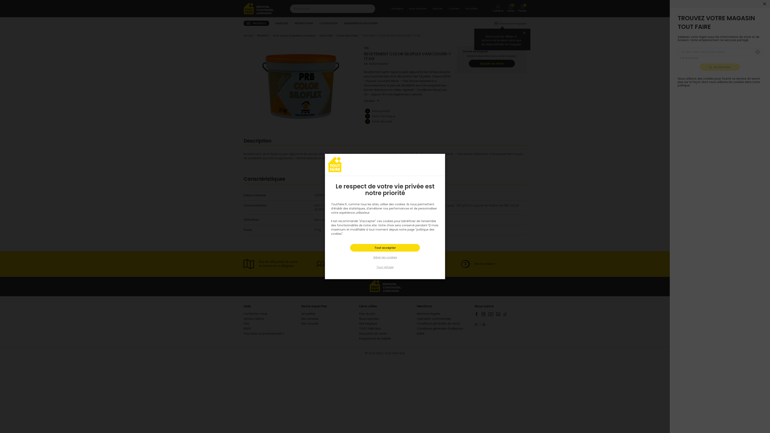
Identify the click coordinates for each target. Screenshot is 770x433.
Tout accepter (385, 248)
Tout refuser (385, 267)
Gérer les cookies (385, 257)
